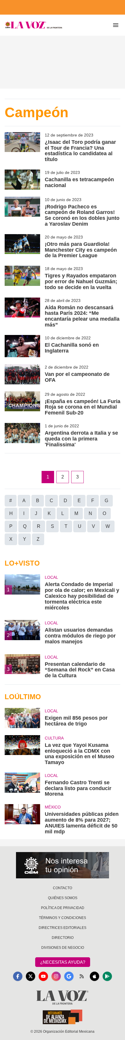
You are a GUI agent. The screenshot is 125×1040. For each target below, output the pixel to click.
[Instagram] (56, 976)
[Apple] (94, 976)
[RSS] (81, 976)
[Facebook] (17, 976)
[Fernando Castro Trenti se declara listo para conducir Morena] (22, 785)
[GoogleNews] (69, 976)
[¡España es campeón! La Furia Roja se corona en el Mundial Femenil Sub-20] (22, 403)
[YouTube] (43, 976)
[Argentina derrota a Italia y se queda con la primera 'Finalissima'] (22, 435)
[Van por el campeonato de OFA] (22, 374)
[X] (30, 976)
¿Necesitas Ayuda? (62, 962)
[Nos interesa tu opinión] (62, 865)
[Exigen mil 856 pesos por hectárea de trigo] (22, 718)
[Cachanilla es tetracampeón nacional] (22, 180)
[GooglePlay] (107, 976)
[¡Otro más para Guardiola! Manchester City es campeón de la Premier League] (22, 246)
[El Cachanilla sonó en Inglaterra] (22, 346)
